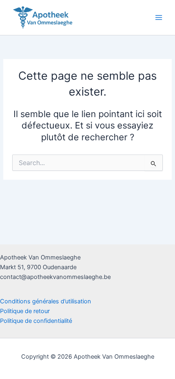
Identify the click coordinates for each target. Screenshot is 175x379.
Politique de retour (25, 311)
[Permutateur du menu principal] (159, 17)
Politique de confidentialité (36, 321)
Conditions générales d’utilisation (45, 301)
